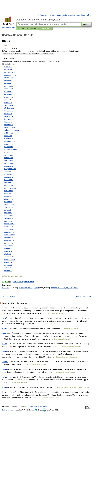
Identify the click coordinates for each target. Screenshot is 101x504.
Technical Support (33, 406)
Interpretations (45, 29)
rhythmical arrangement (29, 288)
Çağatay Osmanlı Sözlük (27, 29)
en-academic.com (8, 28)
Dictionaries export (8, 410)
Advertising (43, 406)
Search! (86, 24)
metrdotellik (11, 296)
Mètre (4, 392)
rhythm (69, 288)
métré (4, 318)
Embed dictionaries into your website (71, 15)
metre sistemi (81, 296)
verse (75, 288)
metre (4, 344)
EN (88, 15)
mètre (4, 308)
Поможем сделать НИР (23, 282)
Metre (4, 328)
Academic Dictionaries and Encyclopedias (38, 19)
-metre (5, 362)
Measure (5, 288)
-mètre (5, 333)
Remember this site (47, 15)
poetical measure (58, 288)
